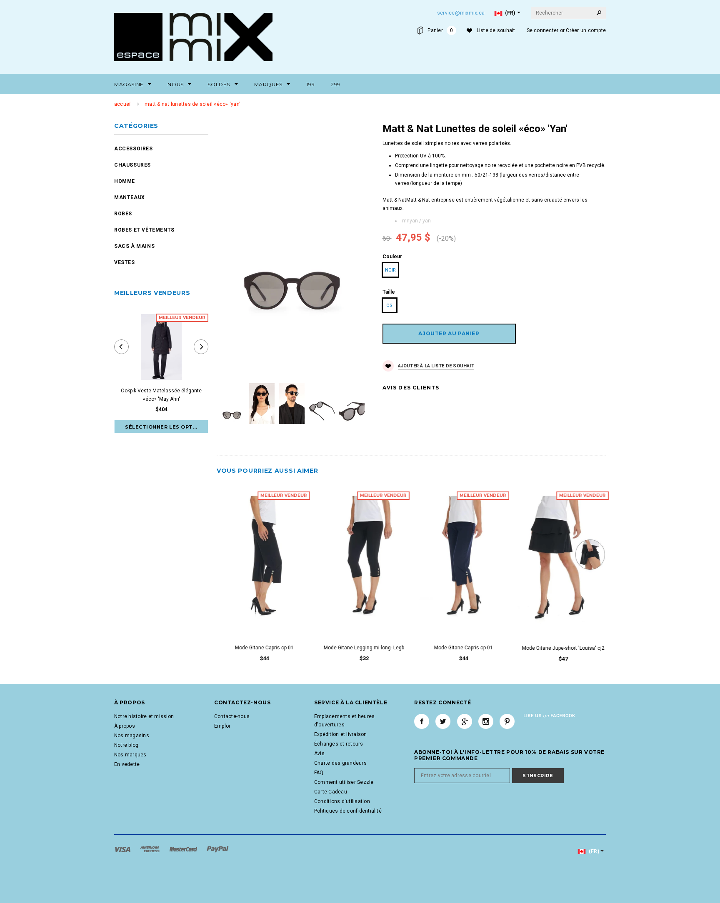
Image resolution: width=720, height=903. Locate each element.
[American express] (150, 849)
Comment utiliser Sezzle (344, 782)
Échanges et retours (338, 744)
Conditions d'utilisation (342, 801)
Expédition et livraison (340, 734)
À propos (124, 726)
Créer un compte (586, 30)
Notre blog (126, 745)
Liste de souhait (496, 30)
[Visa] (123, 849)
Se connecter (543, 30)
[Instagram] (485, 721)
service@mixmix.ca (461, 13)
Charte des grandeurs (340, 763)
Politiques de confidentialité (348, 811)
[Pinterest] (507, 721)
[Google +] (464, 721)
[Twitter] (442, 721)
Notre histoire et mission (144, 716)
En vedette (127, 764)
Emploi (222, 726)
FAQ (319, 773)
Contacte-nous (232, 716)
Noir (390, 270)
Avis (319, 753)
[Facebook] (421, 721)
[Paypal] (218, 849)
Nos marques (130, 755)
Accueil (123, 104)
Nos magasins (131, 735)
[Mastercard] (184, 849)
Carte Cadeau (330, 792)
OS (389, 305)
